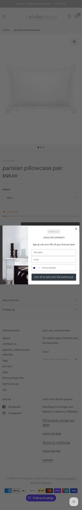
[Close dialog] (76, 229)
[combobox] (36, 268)
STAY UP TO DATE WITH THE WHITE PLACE (53, 277)
